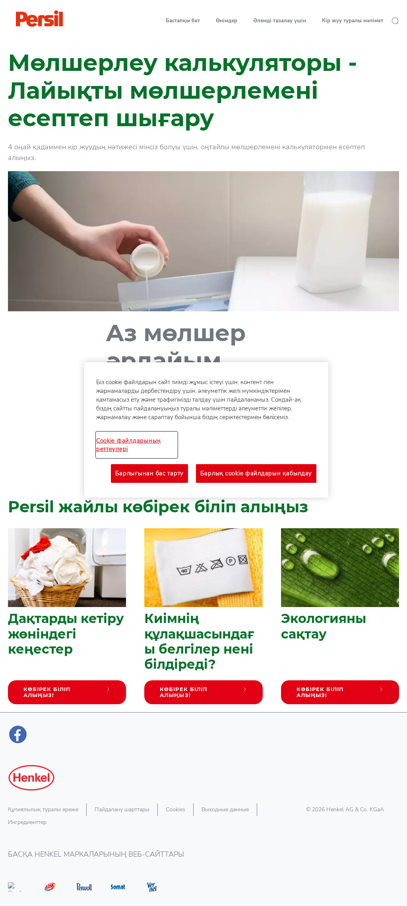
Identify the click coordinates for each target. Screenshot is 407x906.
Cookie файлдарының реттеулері (128, 445)
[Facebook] (18, 734)
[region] (206, 429)
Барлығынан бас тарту (149, 473)
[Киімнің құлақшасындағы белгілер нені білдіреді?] (203, 620)
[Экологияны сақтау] (340, 620)
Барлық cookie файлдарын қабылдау (256, 473)
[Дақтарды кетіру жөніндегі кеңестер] (67, 620)
